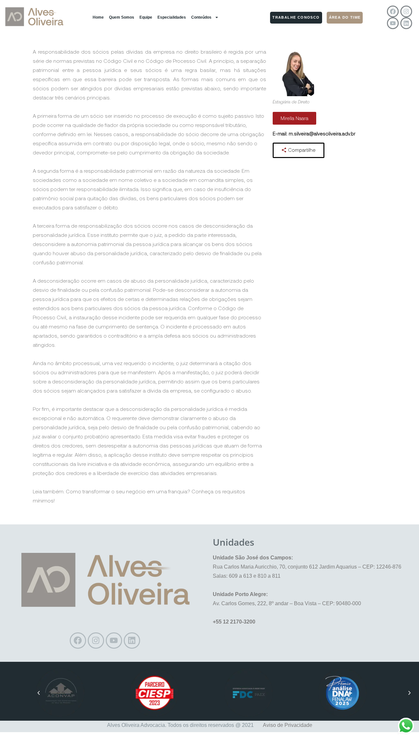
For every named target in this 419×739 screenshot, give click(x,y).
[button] (38, 692)
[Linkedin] (406, 23)
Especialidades (171, 17)
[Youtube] (393, 23)
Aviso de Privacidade (287, 725)
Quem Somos (121, 17)
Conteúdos (201, 17)
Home (98, 17)
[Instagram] (406, 11)
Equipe (145, 17)
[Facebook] (393, 11)
